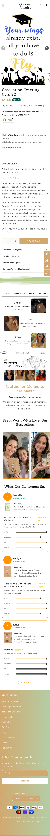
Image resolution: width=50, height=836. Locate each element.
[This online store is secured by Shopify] (8, 121)
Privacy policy (41, 817)
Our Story (6, 727)
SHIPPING (31, 294)
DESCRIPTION (19, 294)
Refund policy (29, 817)
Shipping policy (33, 821)
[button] (3, 5)
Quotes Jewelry (15, 817)
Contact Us (7, 722)
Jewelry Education (10, 701)
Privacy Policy (8, 717)
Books (4, 743)
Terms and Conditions (11, 712)
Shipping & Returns (11, 147)
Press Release (8, 738)
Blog (4, 732)
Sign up (25, 781)
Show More (25, 682)
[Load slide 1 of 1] (23, 83)
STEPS (7, 293)
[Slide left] (3, 48)
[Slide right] (47, 48)
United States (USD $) (24, 798)
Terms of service (19, 821)
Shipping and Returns (11, 707)
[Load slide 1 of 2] (26, 83)
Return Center (8, 748)
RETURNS (42, 294)
